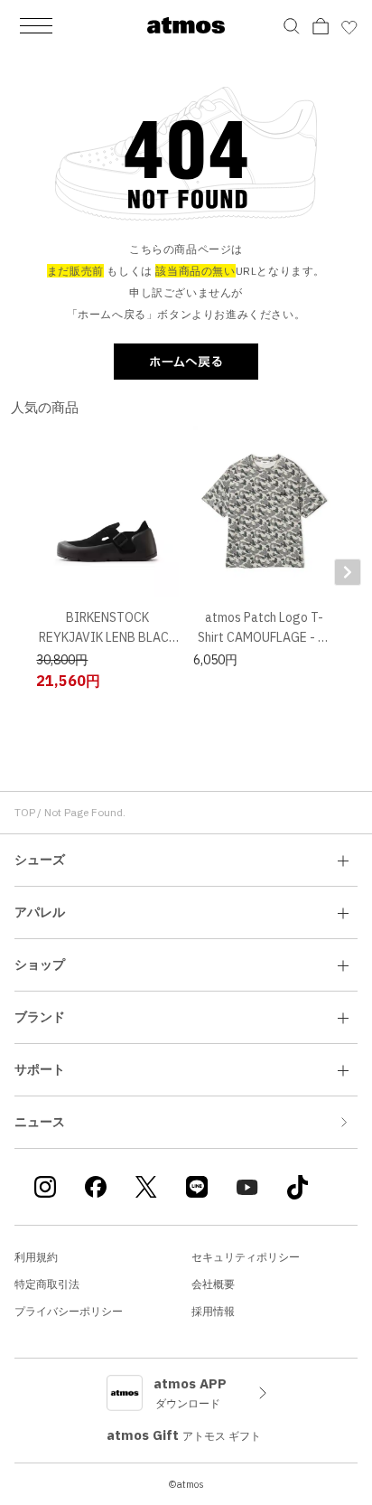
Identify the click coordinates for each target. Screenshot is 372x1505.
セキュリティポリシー (245, 1257)
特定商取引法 (46, 1284)
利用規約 (36, 1257)
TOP (24, 812)
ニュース (39, 1122)
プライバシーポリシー (68, 1311)
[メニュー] (36, 25)
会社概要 (213, 1284)
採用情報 (213, 1311)
